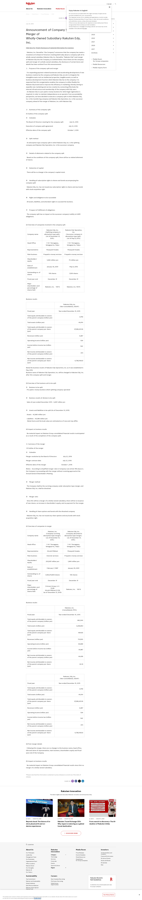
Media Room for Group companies (100, 60)
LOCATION (31, 844)
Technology (54, 857)
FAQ (102, 865)
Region (53, 867)
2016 (53, 14)
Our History (29, 872)
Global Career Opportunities (54, 884)
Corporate (54, 861)
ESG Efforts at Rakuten (32, 885)
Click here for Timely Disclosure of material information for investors (50, 48)
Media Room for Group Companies (82, 860)
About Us (29, 9)
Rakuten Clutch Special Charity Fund (32, 888)
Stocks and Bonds (105, 860)
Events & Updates (80, 855)
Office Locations (30, 863)
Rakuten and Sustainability (33, 881)
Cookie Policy (37, 898)
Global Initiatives (30, 883)
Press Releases (45, 14)
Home (27, 14)
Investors (105, 850)
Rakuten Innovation (44, 9)
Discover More (72, 833)
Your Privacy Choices (108, 894)
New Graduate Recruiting (58, 879)
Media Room (60, 9)
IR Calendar (104, 862)
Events (53, 863)
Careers (54, 876)
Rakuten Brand (30, 865)
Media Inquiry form (100, 67)
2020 (93, 45)
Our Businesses (30, 859)
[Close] (109, 7)
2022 (93, 38)
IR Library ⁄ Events (105, 858)
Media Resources (99, 64)
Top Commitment (30, 879)
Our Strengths (30, 868)
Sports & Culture (55, 865)
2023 (93, 34)
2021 (93, 42)
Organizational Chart (31, 861)
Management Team (31, 857)
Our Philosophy (30, 852)
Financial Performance (107, 856)
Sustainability (31, 876)
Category (53, 854)
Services (53, 859)
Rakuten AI (29, 870)
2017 (93, 49)
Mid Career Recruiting (57, 881)
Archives (94, 53)
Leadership (29, 855)
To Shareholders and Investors (106, 853)
